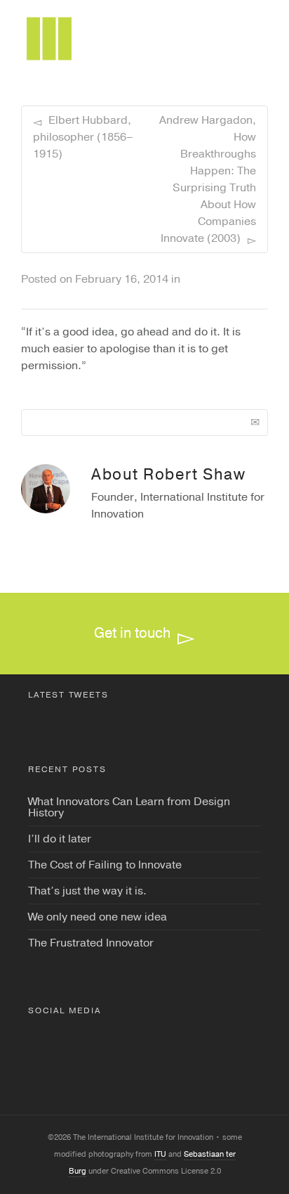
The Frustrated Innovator (91, 943)
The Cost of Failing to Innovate (105, 865)
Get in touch (132, 633)
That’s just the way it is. (87, 891)
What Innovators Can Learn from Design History (129, 807)
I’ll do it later (59, 839)
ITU (160, 1154)
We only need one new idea (97, 917)
